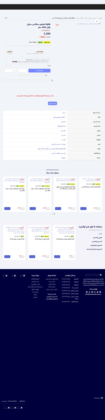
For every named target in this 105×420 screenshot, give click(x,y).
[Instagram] (95, 292)
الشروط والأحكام (35, 279)
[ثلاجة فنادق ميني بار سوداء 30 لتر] (64, 230)
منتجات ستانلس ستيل (90, 18)
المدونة (35, 297)
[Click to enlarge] (97, 21)
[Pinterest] (86, 292)
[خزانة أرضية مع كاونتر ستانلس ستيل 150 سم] (14, 180)
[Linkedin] (92, 292)
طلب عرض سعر (15, 70)
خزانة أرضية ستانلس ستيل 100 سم (91, 187)
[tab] (52, 103)
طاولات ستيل (79, 18)
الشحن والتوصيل (35, 284)
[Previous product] (8, 18)
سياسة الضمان (35, 282)
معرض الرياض (51, 284)
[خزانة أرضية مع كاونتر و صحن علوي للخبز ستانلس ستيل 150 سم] (65, 180)
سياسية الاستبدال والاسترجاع (35, 287)
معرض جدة (52, 282)
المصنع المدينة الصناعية (52, 279)
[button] (83, 208)
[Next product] (4, 18)
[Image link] (93, 276)
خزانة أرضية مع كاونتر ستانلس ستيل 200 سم (40, 189)
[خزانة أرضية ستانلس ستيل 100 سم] (90, 180)
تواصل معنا (35, 292)
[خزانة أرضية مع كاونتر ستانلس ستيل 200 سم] (40, 180)
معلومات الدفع (35, 289)
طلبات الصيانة (52, 294)
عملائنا (35, 295)
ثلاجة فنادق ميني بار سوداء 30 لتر (65, 239)
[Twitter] (97, 292)
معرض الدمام (51, 287)
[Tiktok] (89, 292)
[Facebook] (100, 292)
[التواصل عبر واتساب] (98, 398)
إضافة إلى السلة (39, 70)
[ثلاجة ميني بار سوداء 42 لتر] (14, 230)
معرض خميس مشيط (51, 289)
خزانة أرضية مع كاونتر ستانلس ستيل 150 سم (15, 189)
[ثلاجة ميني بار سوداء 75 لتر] (39, 230)
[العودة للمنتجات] (6, 18)
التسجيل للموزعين (51, 296)
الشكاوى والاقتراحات (52, 299)
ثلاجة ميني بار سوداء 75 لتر (42, 239)
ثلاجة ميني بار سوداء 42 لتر (17, 239)
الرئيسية (100, 18)
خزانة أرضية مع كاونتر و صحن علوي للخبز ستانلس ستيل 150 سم (66, 188)
